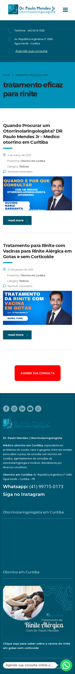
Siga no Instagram (24, 494)
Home (6, 75)
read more (16, 220)
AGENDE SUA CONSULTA (38, 373)
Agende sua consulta (31, 51)
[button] (66, 665)
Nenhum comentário (20, 171)
